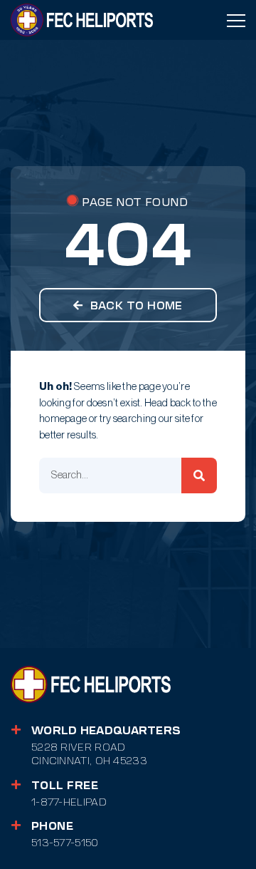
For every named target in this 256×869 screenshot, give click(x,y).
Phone (52, 826)
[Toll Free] (16, 784)
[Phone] (16, 825)
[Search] (199, 475)
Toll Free (64, 785)
